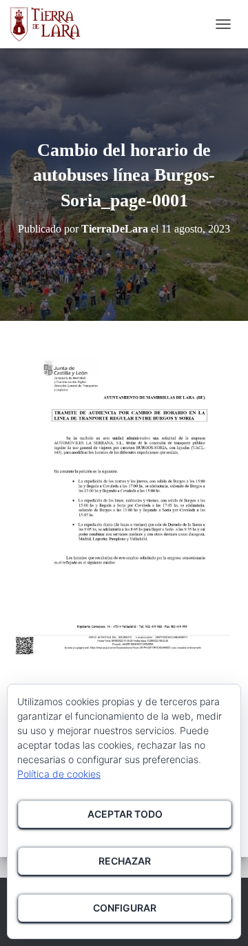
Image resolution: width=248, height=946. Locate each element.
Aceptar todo (125, 814)
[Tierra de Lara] (50, 24)
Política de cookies (59, 774)
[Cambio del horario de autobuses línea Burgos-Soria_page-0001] (124, 501)
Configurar (124, 908)
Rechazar (125, 861)
